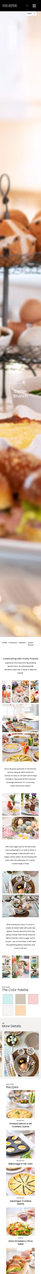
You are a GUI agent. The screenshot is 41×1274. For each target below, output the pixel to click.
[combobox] (31, 13)
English (29, 13)
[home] (9, 5)
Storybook (13, 643)
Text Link (27, 5)
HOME (4, 643)
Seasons (22, 643)
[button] (34, 5)
